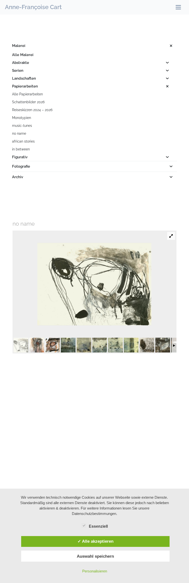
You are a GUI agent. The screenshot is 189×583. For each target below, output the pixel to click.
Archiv (17, 177)
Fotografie (21, 166)
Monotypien (21, 118)
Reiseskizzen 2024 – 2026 (32, 110)
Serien (17, 70)
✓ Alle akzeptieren (95, 541)
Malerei (18, 46)
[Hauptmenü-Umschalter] (178, 7)
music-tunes (22, 126)
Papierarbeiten (25, 86)
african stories (23, 141)
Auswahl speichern (95, 556)
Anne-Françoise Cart (33, 7)
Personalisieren (94, 571)
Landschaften (24, 78)
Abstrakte (20, 62)
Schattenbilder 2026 (28, 102)
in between (21, 149)
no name (19, 133)
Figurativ (20, 157)
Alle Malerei (22, 55)
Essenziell (98, 526)
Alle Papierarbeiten (27, 94)
